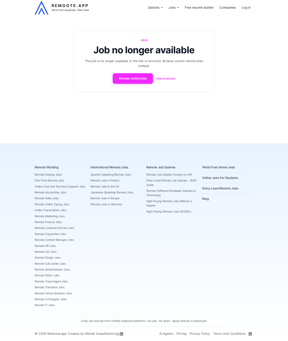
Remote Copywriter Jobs (50, 234)
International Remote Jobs (109, 167)
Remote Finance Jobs (48, 222)
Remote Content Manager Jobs (54, 239)
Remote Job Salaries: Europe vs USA (169, 174)
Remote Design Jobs (48, 257)
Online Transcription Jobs (50, 210)
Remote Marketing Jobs (50, 216)
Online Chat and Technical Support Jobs (60, 186)
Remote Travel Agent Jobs (51, 281)
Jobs (172, 7)
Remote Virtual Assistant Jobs (53, 293)
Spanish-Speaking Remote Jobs (111, 174)
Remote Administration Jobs (52, 269)
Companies (227, 7)
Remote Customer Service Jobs (54, 227)
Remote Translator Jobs (49, 287)
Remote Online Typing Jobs (52, 204)
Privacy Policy (199, 334)
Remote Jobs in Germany (106, 204)
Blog (205, 199)
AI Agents (166, 334)
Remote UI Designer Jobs (50, 299)
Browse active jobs (133, 78)
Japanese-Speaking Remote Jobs (112, 192)
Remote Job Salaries (161, 167)
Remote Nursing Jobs (48, 174)
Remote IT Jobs (44, 305)
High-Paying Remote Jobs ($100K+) (168, 211)
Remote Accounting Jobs (50, 192)
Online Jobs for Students (220, 178)
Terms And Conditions (229, 334)
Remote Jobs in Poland (105, 180)
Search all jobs (165, 78)
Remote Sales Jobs (47, 198)
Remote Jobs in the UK (105, 186)
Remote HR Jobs (45, 245)
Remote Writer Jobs (47, 275)
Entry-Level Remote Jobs (220, 188)
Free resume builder (199, 7)
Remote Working (47, 167)
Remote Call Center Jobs (50, 263)
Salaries (153, 7)
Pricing (182, 334)
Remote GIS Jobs (45, 251)
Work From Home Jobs (218, 167)
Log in (246, 7)
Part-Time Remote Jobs (49, 180)
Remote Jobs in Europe (105, 198)
